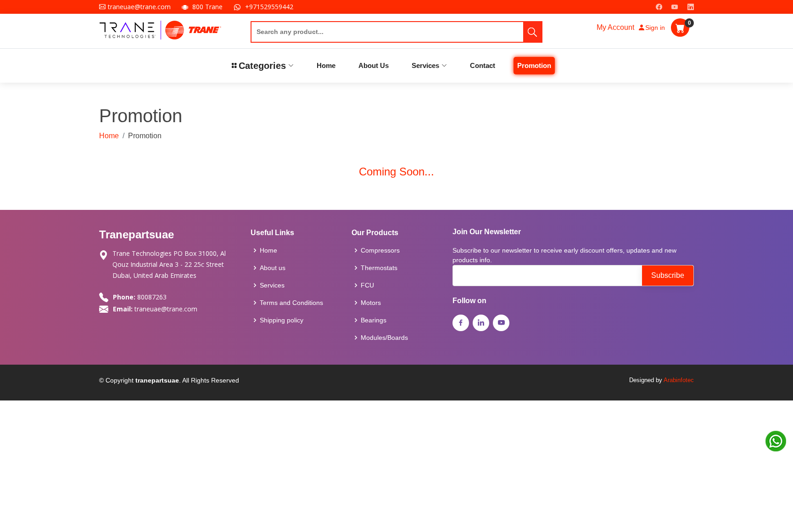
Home (326, 65)
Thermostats (379, 268)
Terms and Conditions (291, 302)
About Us (373, 65)
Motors (371, 302)
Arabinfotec (679, 380)
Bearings (373, 320)
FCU (367, 285)
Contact (482, 65)
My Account (615, 27)
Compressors (380, 250)
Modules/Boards (384, 337)
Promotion (534, 65)
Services (272, 285)
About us (272, 268)
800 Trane (207, 6)
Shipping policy (281, 320)
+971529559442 (269, 6)
